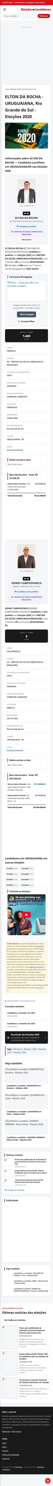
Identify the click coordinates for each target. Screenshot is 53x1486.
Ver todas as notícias (14, 1190)
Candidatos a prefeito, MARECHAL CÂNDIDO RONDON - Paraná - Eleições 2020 (31, 1290)
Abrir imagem (27, 314)
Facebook (6, 1458)
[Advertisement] (26, 56)
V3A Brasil (17, 1049)
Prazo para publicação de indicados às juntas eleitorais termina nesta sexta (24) (30, 1161)
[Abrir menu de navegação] (4, 9)
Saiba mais (6, 1431)
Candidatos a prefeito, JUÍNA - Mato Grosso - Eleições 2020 (31, 1282)
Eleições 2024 (19, 1052)
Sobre (4, 1447)
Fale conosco (16, 1431)
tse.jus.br (39, 946)
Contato (5, 1451)
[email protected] (15, 450)
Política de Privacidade (10, 1454)
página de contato (36, 967)
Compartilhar (28, 321)
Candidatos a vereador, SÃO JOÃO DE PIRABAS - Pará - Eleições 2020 (28, 1274)
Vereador (27, 868)
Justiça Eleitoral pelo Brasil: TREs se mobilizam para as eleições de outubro (31, 1171)
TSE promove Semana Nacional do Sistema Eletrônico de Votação (29, 1181)
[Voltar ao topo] (48, 1481)
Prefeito (12, 868)
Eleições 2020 (16, 89)
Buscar (44, 16)
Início (7, 89)
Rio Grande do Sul (29, 89)
